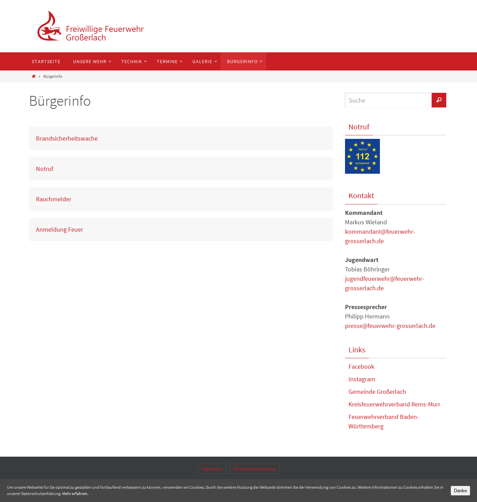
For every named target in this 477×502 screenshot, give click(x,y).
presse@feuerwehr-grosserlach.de (390, 326)
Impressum (211, 469)
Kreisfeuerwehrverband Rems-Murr (394, 404)
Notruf (44, 169)
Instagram (361, 379)
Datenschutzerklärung (255, 469)
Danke (460, 490)
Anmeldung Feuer (59, 229)
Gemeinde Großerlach (377, 392)
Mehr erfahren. (75, 493)
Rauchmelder (53, 199)
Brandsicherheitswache (67, 138)
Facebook (361, 366)
